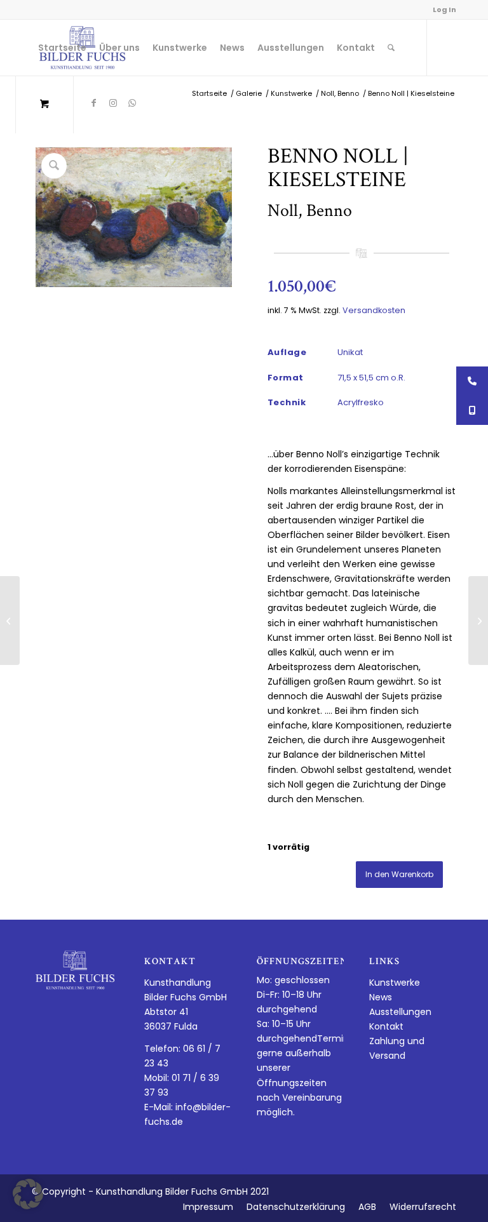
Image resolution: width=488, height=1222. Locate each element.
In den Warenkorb (399, 874)
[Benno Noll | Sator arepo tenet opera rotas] (478, 620)
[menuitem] (62, 48)
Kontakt (386, 1026)
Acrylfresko (360, 402)
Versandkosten (373, 310)
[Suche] (391, 48)
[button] (28, 1194)
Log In (444, 9)
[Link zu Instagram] (113, 102)
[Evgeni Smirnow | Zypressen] (10, 620)
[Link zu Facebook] (94, 102)
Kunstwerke (394, 982)
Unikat (350, 352)
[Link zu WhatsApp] (132, 102)
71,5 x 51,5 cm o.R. (371, 378)
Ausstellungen (400, 1011)
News (380, 997)
